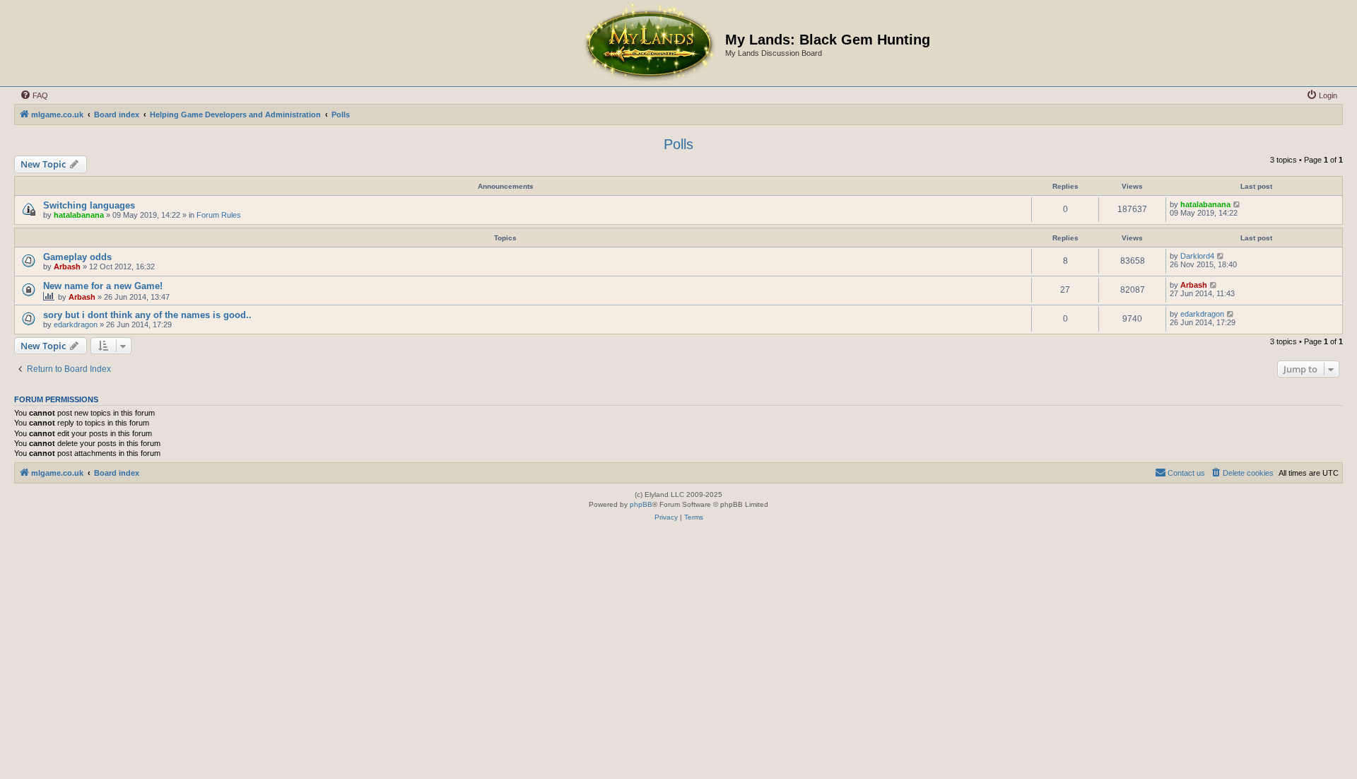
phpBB (641, 504)
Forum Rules (218, 215)
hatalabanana (79, 215)
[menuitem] (34, 95)
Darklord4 (1197, 256)
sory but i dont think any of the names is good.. (147, 315)
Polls (678, 144)
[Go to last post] (1237, 204)
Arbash (67, 266)
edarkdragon (76, 324)
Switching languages (89, 205)
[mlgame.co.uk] (648, 43)
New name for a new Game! (103, 286)
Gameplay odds (77, 257)
